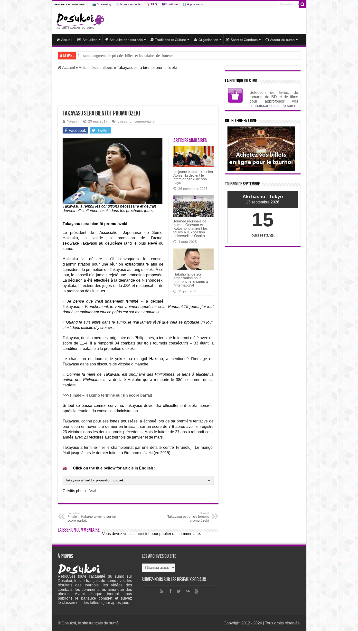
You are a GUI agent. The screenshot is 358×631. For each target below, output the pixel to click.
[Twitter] (179, 591)
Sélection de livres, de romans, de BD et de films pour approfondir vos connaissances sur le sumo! (273, 99)
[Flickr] (188, 591)
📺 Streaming (101, 4)
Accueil (66, 40)
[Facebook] (170, 591)
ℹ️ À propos (191, 4)
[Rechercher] (302, 4)
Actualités (90, 40)
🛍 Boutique (170, 4)
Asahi (93, 491)
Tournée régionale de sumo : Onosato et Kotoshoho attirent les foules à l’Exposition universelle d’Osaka (190, 228)
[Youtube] (196, 591)
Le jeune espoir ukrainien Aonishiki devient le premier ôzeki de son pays (193, 177)
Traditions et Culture (170, 40)
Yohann (73, 121)
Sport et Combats (244, 40)
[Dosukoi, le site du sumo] (80, 20)
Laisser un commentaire (136, 121)
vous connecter (136, 534)
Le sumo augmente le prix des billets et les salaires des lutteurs (125, 56)
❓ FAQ (152, 4)
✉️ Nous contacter (129, 4)
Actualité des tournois (126, 40)
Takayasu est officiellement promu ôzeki (188, 517)
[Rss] (161, 591)
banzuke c (91, 598)
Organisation (208, 40)
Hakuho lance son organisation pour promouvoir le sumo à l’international (190, 279)
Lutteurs (106, 68)
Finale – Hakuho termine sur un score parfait (91, 517)
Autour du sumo (282, 40)
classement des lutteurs (82, 603)
